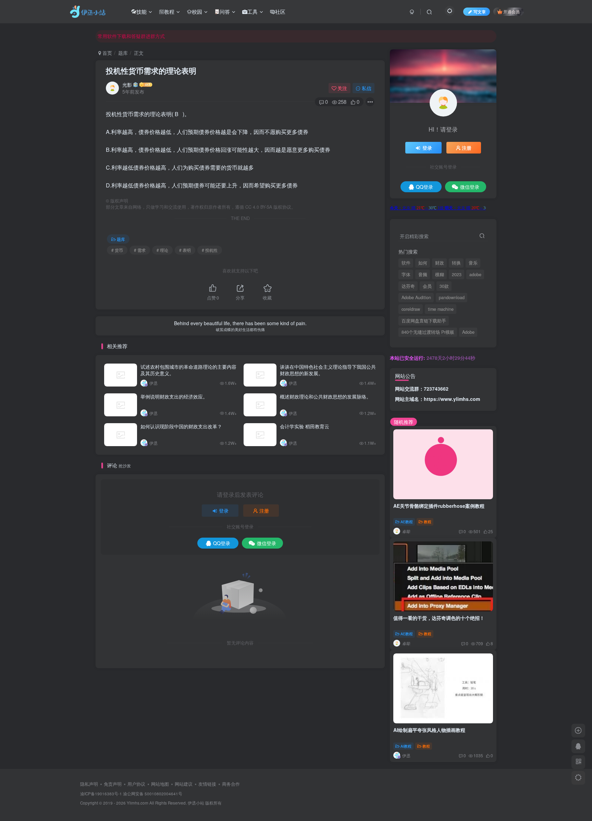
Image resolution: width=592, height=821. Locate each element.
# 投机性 (210, 250)
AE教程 (406, 521)
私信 (366, 88)
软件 (406, 263)
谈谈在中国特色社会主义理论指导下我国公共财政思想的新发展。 (328, 370)
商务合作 (231, 784)
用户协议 (136, 784)
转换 (456, 263)
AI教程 (405, 746)
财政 (439, 263)
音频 (422, 274)
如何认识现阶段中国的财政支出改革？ (181, 426)
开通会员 (511, 11)
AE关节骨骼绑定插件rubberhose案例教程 (438, 505)
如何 (422, 263)
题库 (123, 52)
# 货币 (117, 250)
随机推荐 (403, 421)
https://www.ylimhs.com (452, 398)
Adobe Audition (416, 297)
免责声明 (113, 784)
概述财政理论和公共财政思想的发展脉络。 (325, 396)
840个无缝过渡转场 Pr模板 (428, 332)
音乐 (473, 263)
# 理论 (162, 250)
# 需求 (140, 250)
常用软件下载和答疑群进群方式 (131, 36)
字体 (406, 274)
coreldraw (411, 309)
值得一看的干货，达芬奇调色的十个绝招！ (438, 617)
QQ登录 (221, 543)
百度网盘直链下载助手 (424, 321)
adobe (475, 274)
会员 (427, 286)
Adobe (468, 332)
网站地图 (160, 784)
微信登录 (266, 543)
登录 (224, 510)
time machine (441, 309)
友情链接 (207, 784)
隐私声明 (89, 784)
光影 (127, 84)
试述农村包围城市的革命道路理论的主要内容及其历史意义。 (188, 370)
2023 (456, 274)
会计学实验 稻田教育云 (304, 426)
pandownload (452, 297)
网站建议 (184, 784)
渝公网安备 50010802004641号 (152, 793)
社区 (280, 11)
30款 (444, 286)
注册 (264, 510)
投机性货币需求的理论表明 (151, 70)
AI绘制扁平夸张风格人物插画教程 (429, 729)
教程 (169, 11)
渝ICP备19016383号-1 (101, 793)
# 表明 (185, 250)
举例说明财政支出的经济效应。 (174, 396)
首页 (106, 52)
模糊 (439, 274)
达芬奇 (408, 286)
